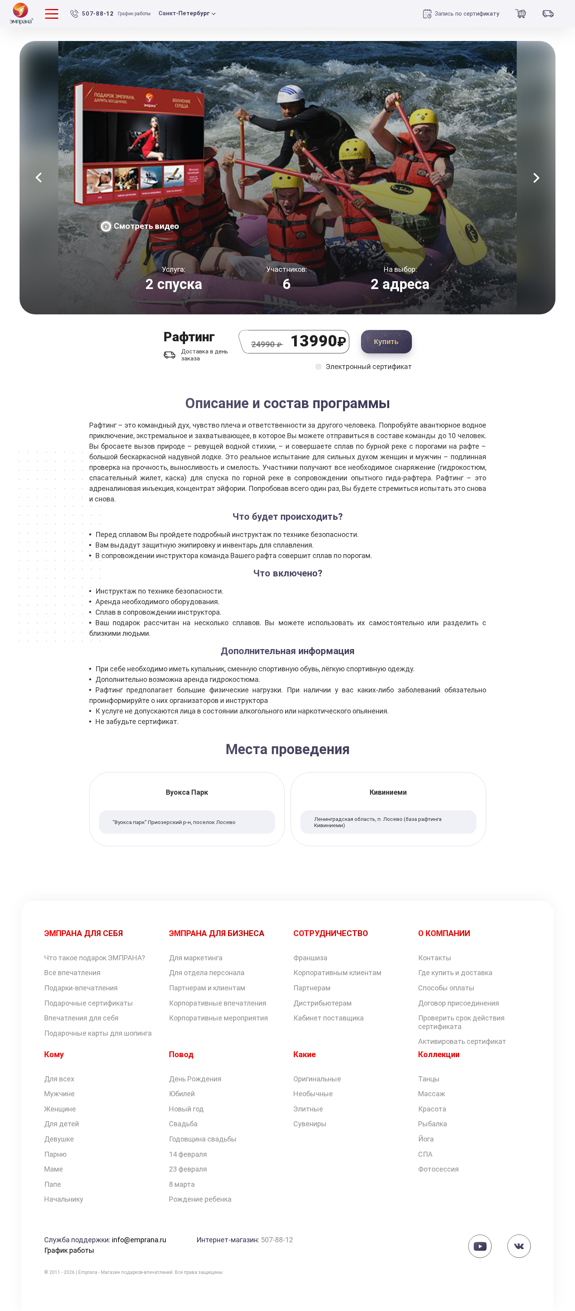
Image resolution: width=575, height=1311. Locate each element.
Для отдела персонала (206, 973)
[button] (38, 177)
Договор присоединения (458, 1003)
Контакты (434, 958)
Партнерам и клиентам (207, 988)
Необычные (313, 1094)
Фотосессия (438, 1169)
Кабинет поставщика (328, 1018)
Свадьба (183, 1124)
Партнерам (312, 988)
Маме (53, 1169)
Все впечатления (72, 973)
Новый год (186, 1109)
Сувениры (310, 1124)
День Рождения (195, 1079)
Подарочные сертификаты (88, 1003)
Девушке (59, 1139)
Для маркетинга (196, 958)
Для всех (59, 1079)
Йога (426, 1139)
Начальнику (63, 1199)
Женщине (60, 1109)
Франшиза (310, 958)
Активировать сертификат (462, 1041)
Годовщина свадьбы (203, 1139)
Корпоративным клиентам (337, 973)
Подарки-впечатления (81, 988)
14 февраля (188, 1154)
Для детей (61, 1124)
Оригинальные (317, 1079)
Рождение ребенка (200, 1199)
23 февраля (188, 1169)
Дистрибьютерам (322, 1003)
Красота (432, 1109)
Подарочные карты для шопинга (98, 1033)
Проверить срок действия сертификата (461, 1022)
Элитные (308, 1109)
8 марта (182, 1184)
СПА (425, 1154)
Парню (55, 1154)
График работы (134, 13)
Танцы (429, 1079)
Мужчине (59, 1094)
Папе (52, 1184)
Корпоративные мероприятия (218, 1018)
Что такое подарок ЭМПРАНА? (94, 958)
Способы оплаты (446, 988)
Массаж (431, 1094)
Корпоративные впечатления (217, 1003)
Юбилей (182, 1094)
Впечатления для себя (81, 1018)
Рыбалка (432, 1124)
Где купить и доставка (455, 973)
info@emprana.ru (139, 1240)
